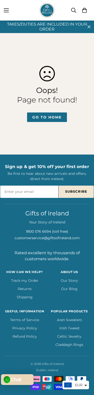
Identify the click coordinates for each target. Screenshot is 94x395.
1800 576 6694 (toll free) (47, 231)
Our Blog (69, 289)
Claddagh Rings (69, 345)
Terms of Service (24, 320)
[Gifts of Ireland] (47, 10)
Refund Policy (25, 336)
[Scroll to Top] (85, 368)
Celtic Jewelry (69, 336)
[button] (84, 10)
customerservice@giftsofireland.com (47, 238)
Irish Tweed (69, 328)
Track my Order (24, 281)
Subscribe (76, 191)
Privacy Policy (24, 328)
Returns (25, 289)
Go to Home (47, 117)
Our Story (69, 281)
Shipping (25, 297)
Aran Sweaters (69, 320)
